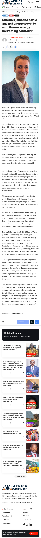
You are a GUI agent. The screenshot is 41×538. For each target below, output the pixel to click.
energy (13, 313)
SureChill (19, 313)
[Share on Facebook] (7, 47)
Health (5, 15)
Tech (16, 15)
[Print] (15, 47)
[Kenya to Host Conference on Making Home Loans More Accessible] (32, 450)
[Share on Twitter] (11, 47)
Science (29, 471)
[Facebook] (24, 524)
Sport (24, 503)
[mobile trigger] (37, 2)
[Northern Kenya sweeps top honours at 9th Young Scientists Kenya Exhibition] (32, 466)
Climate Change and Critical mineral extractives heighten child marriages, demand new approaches (13, 416)
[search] (28, 2)
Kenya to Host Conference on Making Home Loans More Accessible (13, 447)
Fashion (12, 503)
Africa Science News (17, 37)
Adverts (29, 503)
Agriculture (31, 353)
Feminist (30, 423)
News (11, 15)
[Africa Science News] (12, 2)
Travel (18, 503)
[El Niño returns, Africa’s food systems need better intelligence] (32, 402)
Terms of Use (12, 534)
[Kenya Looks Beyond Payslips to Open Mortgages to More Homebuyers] (32, 386)
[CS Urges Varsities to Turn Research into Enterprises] (32, 435)
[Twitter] (27, 524)
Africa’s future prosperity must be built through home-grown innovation (13, 347)
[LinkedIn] (30, 524)
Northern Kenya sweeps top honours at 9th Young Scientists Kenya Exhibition (13, 463)
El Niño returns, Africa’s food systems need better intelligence (13, 399)
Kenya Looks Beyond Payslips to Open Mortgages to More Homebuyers (13, 383)
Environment (31, 405)
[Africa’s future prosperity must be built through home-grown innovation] (32, 350)
